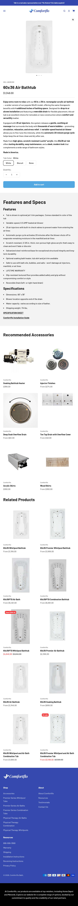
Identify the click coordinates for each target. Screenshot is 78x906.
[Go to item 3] (41, 75)
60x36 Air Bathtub (11, 702)
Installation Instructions (13, 856)
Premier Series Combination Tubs (15, 812)
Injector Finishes (47, 383)
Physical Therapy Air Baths (15, 818)
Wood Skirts (45, 485)
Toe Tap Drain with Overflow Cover (55, 434)
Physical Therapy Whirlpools (15, 830)
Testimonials (44, 802)
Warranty (7, 847)
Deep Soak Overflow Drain (14, 434)
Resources (43, 798)
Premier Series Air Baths (14, 805)
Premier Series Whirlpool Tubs (14, 799)
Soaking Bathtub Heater (14, 383)
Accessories (8, 793)
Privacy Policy (9, 865)
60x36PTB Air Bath (11, 599)
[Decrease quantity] (6, 174)
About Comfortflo (46, 793)
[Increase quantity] (17, 174)
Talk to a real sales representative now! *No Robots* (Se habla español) (39, 3)
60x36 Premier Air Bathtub (52, 650)
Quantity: (7, 169)
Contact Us (43, 807)
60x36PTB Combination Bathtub (54, 599)
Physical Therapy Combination (10, 824)
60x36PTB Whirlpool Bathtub (16, 650)
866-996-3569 (9, 843)
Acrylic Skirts (9, 485)
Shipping (7, 852)
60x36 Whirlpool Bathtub (14, 548)
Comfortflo (7, 380)
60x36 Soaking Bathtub (50, 702)
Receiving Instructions (13, 861)
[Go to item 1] (36, 75)
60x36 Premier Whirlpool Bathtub (55, 548)
